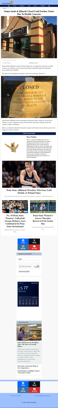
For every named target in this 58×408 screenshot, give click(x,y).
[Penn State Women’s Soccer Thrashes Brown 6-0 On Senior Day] (43, 212)
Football (43, 5)
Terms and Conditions (15, 395)
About (35, 5)
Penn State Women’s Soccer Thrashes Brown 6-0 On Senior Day (43, 219)
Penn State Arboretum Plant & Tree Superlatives (28, 367)
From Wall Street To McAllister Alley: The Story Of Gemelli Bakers (28, 344)
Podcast (22, 5)
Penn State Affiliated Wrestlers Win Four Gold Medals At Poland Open (29, 191)
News (14, 5)
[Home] (8, 3)
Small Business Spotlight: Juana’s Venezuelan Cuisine (29, 372)
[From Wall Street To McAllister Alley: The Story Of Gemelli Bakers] (29, 341)
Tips (29, 5)
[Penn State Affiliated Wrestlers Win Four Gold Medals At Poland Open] (29, 187)
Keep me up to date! (24, 271)
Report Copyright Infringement (42, 395)
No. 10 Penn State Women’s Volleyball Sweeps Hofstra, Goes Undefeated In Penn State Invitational (15, 221)
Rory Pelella (7, 63)
